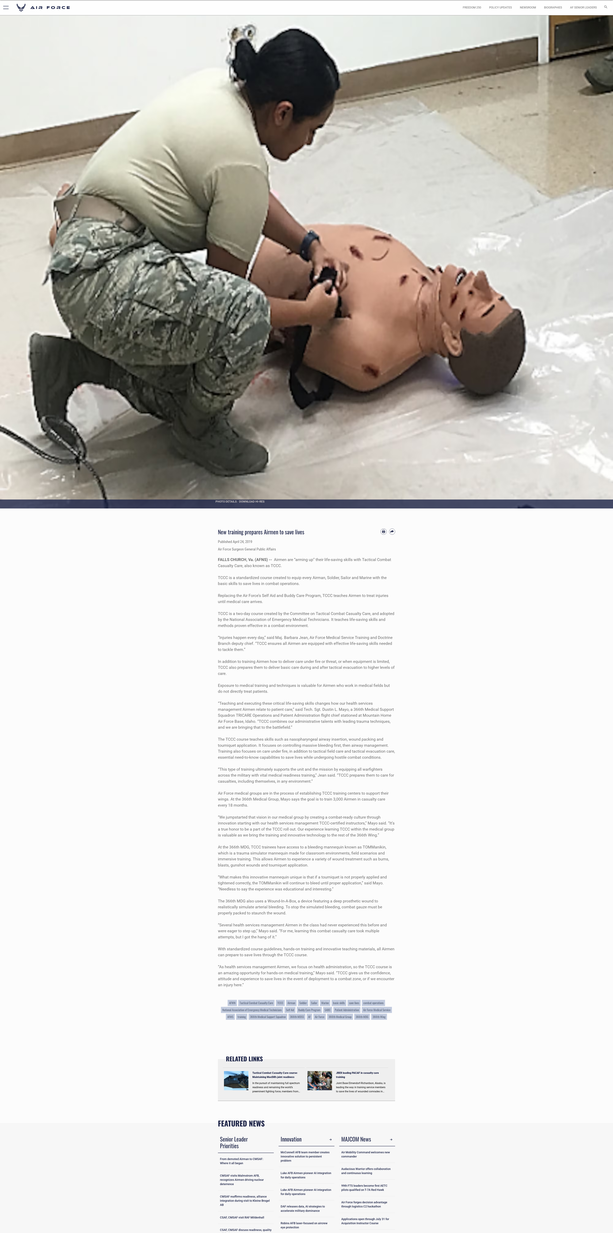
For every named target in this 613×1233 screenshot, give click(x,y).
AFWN (232, 1003)
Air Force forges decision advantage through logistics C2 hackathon (364, 1204)
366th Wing (379, 1017)
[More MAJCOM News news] (391, 1140)
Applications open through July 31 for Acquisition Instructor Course (365, 1221)
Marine (325, 1003)
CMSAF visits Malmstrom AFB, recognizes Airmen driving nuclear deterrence (242, 1180)
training (242, 1017)
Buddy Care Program (309, 1010)
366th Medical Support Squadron (268, 1017)
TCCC (280, 1003)
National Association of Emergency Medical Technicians (252, 1010)
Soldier (303, 1003)
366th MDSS (297, 1017)
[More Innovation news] (330, 1140)
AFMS (230, 1017)
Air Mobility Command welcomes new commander (365, 1154)
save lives (354, 1003)
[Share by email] (392, 532)
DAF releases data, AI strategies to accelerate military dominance (303, 1208)
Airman (291, 1003)
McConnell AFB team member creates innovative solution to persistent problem (305, 1156)
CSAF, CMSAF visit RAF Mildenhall (242, 1217)
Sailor (314, 1003)
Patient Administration (347, 1010)
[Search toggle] (605, 7)
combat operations (373, 1003)
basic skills (339, 1003)
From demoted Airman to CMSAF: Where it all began (241, 1161)
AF (309, 1017)
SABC (328, 1010)
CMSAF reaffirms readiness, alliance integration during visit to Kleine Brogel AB (245, 1201)
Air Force (319, 1017)
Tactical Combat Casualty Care (256, 1003)
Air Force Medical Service (376, 1010)
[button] (5, 7)
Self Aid (290, 1010)
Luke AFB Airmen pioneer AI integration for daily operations (306, 1175)
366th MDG (362, 1017)
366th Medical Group (340, 1017)
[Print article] (384, 532)
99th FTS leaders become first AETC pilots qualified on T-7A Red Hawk (364, 1187)
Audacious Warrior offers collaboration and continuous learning (366, 1171)
